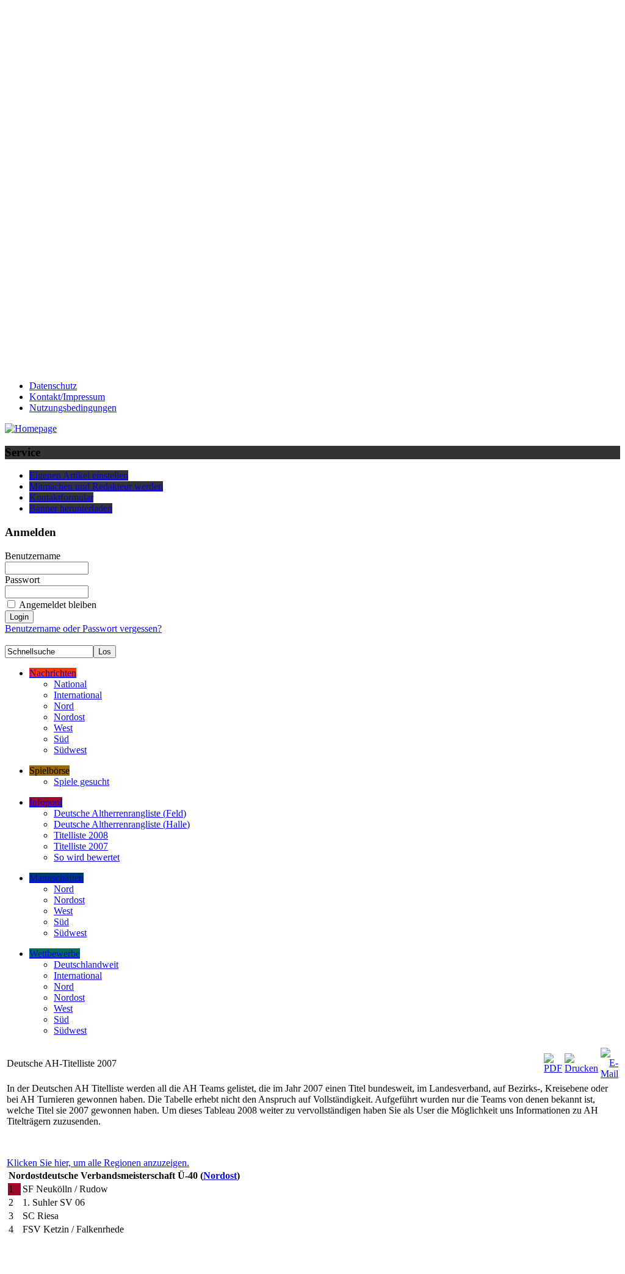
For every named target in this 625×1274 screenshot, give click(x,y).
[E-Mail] (609, 1060)
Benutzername (32, 556)
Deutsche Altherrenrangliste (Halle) (122, 824)
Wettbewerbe (54, 953)
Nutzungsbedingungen (73, 408)
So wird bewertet (87, 857)
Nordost (69, 717)
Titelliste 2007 (81, 846)
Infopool (45, 802)
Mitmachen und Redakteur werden (96, 486)
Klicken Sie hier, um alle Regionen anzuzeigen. (98, 1163)
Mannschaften (56, 878)
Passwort (22, 579)
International (78, 695)
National (70, 684)
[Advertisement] (54, 188)
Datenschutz (53, 386)
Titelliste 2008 (81, 835)
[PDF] (553, 1060)
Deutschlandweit (86, 964)
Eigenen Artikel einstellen (78, 475)
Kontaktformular (61, 497)
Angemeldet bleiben (57, 604)
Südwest (70, 750)
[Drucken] (581, 1060)
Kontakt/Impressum (67, 397)
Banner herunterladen (70, 508)
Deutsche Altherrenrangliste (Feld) (120, 813)
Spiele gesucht (81, 781)
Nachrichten (52, 673)
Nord (64, 706)
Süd (61, 739)
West (63, 728)
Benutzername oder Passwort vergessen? (83, 628)
